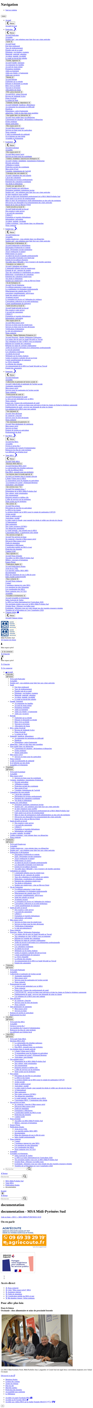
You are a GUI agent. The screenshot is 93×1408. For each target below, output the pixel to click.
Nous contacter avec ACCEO (16, 591)
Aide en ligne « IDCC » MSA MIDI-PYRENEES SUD (21, 1217)
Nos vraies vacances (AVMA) (16, 526)
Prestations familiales (12, 69)
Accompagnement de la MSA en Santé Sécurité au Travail (26, 366)
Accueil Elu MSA (11, 442)
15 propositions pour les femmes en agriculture (22, 481)
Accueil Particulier (12, 35)
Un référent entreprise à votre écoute (18, 287)
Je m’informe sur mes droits (15, 136)
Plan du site (9, 1386)
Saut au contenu (11, 10)
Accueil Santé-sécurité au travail (16, 209)
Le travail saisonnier (12, 350)
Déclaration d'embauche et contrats (17, 247)
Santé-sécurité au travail (14, 207)
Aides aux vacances (12, 75)
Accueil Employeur (12, 235)
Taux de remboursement (14, 48)
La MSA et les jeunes (13, 510)
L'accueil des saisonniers (14, 213)
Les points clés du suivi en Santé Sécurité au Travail (24, 339)
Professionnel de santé (14, 394)
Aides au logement (12, 71)
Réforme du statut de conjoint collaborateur (20, 346)
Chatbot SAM (10, 551)
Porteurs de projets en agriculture (17, 430)
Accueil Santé (10, 44)
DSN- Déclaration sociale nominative (18, 250)
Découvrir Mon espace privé (15, 541)
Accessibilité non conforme (15, 1392)
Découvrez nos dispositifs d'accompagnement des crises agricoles (28, 203)
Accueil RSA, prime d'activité (16, 94)
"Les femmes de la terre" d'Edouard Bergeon (21, 483)
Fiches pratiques (11, 122)
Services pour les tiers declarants (17, 418)
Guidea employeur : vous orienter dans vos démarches (24, 239)
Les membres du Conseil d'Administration (20, 448)
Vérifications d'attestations (14, 329)
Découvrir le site (7, 1376)
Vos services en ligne (13, 535)
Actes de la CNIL (11, 568)
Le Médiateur (10, 1394)
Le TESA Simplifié (12, 362)
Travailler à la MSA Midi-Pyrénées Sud (19, 558)
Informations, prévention (14, 219)
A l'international (11, 522)
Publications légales (13, 564)
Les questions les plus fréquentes (17, 587)
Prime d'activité (10, 98)
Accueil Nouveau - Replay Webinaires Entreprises (23, 337)
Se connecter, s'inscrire (13, 416)
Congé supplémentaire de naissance (18, 303)
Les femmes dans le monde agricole (18, 474)
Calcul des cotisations (13, 178)
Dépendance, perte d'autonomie (16, 111)
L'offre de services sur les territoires (18, 499)
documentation (10, 573)
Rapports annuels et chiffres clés (16, 497)
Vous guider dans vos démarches (17, 115)
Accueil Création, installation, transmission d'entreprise (25, 161)
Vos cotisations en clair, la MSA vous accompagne (23, 341)
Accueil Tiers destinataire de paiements (19, 424)
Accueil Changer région (14, 618)
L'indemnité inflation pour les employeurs (20, 268)
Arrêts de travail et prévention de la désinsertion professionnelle (28, 348)
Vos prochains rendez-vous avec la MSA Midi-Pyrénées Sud (27, 604)
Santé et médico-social (13, 516)
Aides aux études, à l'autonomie (16, 73)
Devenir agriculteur (12, 163)
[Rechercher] (29, 1169)
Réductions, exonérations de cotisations (19, 274)
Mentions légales (11, 1379)
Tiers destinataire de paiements (16, 422)
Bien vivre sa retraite (12, 86)
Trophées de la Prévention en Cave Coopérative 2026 (24, 610)
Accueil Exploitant (12, 148)
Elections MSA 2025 (13, 464)
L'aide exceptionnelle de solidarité (17, 134)
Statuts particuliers (11, 124)
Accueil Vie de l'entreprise (14, 285)
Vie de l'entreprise (12, 283)
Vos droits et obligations (14, 184)
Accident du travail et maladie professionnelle (21, 256)
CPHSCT (8, 215)
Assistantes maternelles (13, 386)
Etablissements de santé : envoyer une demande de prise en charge (29, 407)
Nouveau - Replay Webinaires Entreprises (20, 335)
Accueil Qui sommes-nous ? (15, 489)
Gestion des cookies (12, 1382)
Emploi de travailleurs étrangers (16, 260)
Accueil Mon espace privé (14, 128)
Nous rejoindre (11, 553)
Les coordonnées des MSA (15, 589)
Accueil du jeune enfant (13, 67)
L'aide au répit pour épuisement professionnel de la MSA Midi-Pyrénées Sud (32, 196)
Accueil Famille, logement (14, 63)
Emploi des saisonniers (13, 368)
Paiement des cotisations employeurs (18, 277)
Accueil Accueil (11, 26)
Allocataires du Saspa (13, 90)
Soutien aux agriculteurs (14, 186)
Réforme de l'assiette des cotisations (18, 344)
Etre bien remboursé (12, 46)
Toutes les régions (11, 1384)
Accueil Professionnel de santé (16, 397)
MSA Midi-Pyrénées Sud (14, 1181)
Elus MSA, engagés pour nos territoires (19, 472)
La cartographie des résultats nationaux (19, 468)
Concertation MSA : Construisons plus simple (21, 533)
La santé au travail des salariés (16, 58)
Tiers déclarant (11, 411)
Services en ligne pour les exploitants (18, 156)
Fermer (10, 677)
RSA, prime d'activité (13, 92)
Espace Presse (10, 562)
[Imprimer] (2, 1193)
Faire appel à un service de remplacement (20, 198)
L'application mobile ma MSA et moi (18, 547)
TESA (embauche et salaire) (15, 252)
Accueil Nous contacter (13, 581)
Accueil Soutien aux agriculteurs (17, 188)
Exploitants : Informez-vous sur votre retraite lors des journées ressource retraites (34, 608)
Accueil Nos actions (12, 506)
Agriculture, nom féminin (14, 485)
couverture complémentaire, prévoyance (19, 293)
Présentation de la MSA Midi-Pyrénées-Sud (21, 491)
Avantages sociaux (12, 297)
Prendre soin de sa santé (14, 50)
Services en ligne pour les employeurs (18, 325)
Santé (8, 42)
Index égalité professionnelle (15, 577)
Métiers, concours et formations (16, 560)
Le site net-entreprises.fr (14, 331)
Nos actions (10, 504)
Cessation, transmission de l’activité (18, 171)
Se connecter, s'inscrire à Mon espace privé (20, 539)
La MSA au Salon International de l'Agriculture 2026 (24, 602)
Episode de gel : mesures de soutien (18, 270)
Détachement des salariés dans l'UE (18, 291)
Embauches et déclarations (15, 243)
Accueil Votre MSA (12, 461)
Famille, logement (12, 60)
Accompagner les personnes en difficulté (19, 107)
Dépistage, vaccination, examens (17, 52)
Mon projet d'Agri (11, 169)
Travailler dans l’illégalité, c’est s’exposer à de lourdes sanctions (28, 262)
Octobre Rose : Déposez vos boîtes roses (20, 606)
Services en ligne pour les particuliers (18, 130)
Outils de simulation (12, 543)
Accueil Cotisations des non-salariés (18, 175)
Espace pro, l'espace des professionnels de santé (22, 403)
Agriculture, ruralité (12, 518)
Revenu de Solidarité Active (15, 96)
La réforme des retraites (13, 364)
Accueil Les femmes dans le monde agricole (21, 476)
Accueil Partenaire (12, 378)
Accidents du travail (12, 354)
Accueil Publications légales (15, 566)
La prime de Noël (11, 100)
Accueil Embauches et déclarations (17, 245)
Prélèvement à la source (13, 254)
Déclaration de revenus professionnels (19, 180)
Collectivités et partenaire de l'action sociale (21, 382)
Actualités (9, 37)
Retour (11, 23)
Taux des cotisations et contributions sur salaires (22, 272)
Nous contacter (10, 132)
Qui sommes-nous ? (13, 487)
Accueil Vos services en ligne (15, 537)
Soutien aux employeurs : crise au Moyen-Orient (22, 281)
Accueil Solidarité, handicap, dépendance (20, 105)
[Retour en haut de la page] (2, 1406)
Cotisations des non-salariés (15, 173)
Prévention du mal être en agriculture (18, 508)
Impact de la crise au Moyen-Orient (18, 205)
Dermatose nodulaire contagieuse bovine (19, 190)
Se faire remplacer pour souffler (16, 194)
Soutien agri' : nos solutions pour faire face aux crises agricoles (27, 39)
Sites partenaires (11, 524)
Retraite (9, 77)
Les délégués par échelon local (16, 452)
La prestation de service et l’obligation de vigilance (23, 299)
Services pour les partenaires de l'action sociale (22, 390)
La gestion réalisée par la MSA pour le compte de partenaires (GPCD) (30, 512)
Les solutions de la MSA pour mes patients (20, 409)
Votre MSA (9, 1183)
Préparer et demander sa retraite (16, 84)
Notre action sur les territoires (15, 501)
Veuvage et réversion (12, 88)
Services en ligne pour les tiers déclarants (20, 327)
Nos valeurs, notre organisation (16, 493)
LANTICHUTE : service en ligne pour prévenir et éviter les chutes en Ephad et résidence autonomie (41, 405)
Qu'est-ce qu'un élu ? (12, 446)
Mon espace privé (12, 126)
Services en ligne (11, 428)
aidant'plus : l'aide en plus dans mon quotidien (21, 113)
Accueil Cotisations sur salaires (16, 266)
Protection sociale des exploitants (17, 167)
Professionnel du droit (13, 432)
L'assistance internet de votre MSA (17, 585)
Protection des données (13, 549)
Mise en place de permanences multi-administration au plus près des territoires (33, 201)
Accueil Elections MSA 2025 (15, 466)
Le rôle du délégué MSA (14, 470)
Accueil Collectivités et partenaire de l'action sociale (24, 384)
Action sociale (10, 514)
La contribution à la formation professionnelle (21, 289)
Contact (8, 583)
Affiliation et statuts (12, 165)
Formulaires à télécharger (14, 545)
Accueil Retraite (11, 79)
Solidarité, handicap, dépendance (17, 103)
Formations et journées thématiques (18, 217)
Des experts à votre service (15, 211)
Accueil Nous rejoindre (13, 556)
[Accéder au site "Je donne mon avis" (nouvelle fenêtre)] (18, 1272)
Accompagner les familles (14, 65)
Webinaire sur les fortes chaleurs (16, 356)
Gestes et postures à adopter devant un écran (21, 358)
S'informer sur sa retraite (14, 81)
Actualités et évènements (14, 138)
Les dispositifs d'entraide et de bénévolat (19, 258)
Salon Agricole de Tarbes (14, 600)
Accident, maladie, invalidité (15, 56)
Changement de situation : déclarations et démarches (24, 119)
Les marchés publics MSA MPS (16, 571)
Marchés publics (11, 1388)
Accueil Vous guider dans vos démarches (20, 117)
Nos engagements (11, 495)
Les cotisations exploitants (14, 352)
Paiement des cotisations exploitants (18, 182)
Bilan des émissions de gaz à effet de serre (20, 575)
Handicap (8, 109)
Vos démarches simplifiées (14, 528)
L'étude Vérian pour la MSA (15, 478)
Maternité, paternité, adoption (15, 54)
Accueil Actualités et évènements (17, 598)
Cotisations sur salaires (14, 264)
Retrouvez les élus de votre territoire (18, 450)
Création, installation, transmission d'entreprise (21, 159)
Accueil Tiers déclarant (13, 413)
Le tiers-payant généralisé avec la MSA (19, 399)
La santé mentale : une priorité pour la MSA (21, 530)
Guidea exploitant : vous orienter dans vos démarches (24, 223)
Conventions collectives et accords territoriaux (21, 301)
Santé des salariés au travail (15, 295)
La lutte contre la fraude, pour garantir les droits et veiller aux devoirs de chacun (33, 520)
